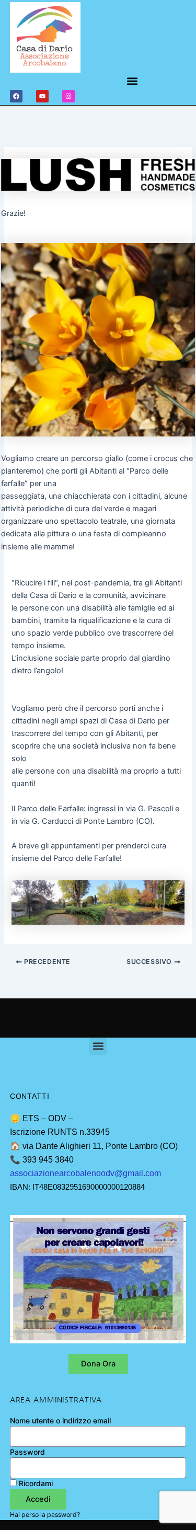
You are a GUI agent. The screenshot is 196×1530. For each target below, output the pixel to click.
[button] (132, 81)
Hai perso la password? (45, 1515)
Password (27, 1451)
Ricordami (35, 1483)
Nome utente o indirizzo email (60, 1420)
